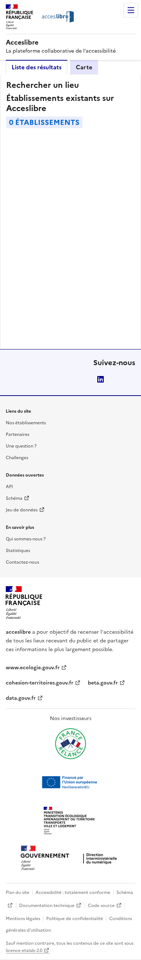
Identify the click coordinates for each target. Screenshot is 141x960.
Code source (101, 905)
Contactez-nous (22, 562)
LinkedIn (100, 379)
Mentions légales (23, 918)
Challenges (17, 457)
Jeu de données (22, 510)
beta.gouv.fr (103, 683)
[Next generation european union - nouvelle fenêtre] (70, 782)
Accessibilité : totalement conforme (72, 892)
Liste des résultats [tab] (36, 67)
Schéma (14, 498)
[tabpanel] (70, 211)
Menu (131, 10)
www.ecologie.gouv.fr (33, 667)
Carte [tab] (84, 67)
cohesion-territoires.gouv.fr (39, 683)
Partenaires (17, 434)
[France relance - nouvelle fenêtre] (70, 743)
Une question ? (21, 446)
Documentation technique (46, 905)
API (9, 486)
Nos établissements (26, 423)
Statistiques (18, 550)
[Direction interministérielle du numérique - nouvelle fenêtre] (70, 858)
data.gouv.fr (21, 698)
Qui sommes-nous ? (26, 539)
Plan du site (17, 892)
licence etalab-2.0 (24, 950)
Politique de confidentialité (74, 918)
